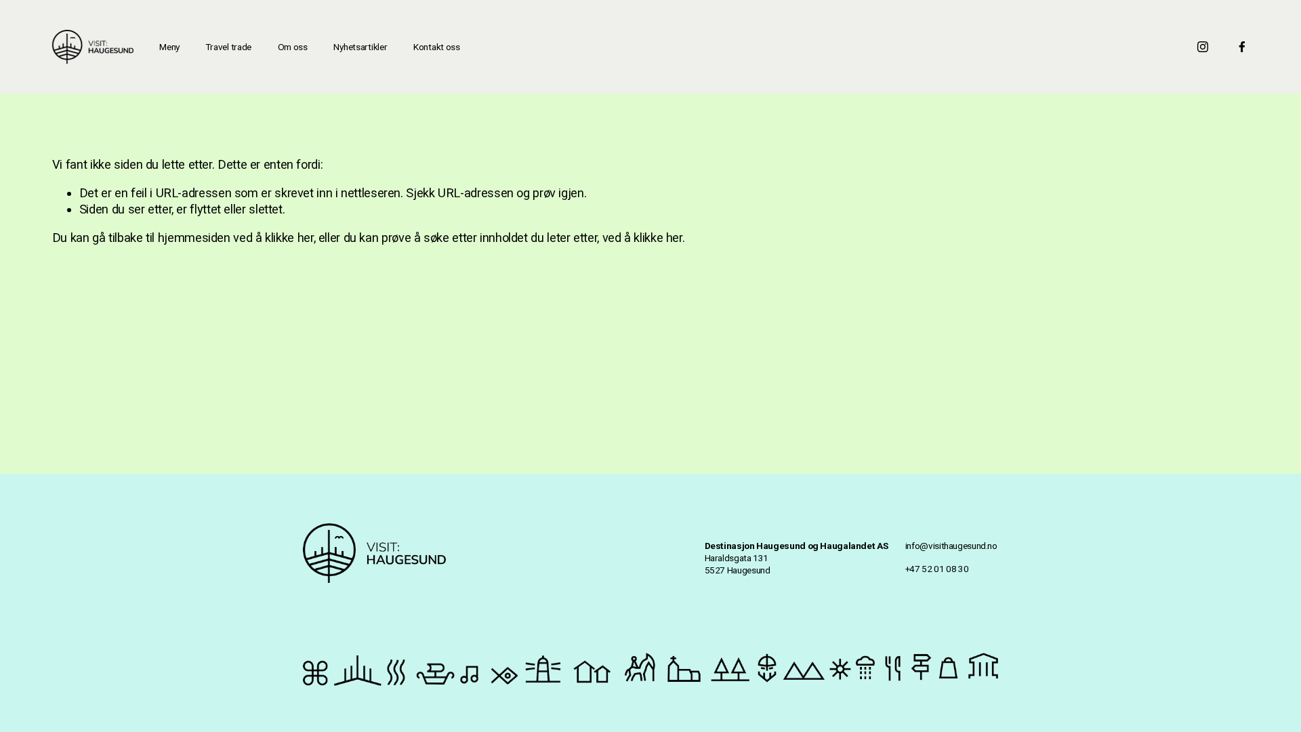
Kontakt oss (436, 46)
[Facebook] (1242, 47)
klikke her (289, 237)
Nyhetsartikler (360, 46)
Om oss (293, 46)
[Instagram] (1203, 47)
